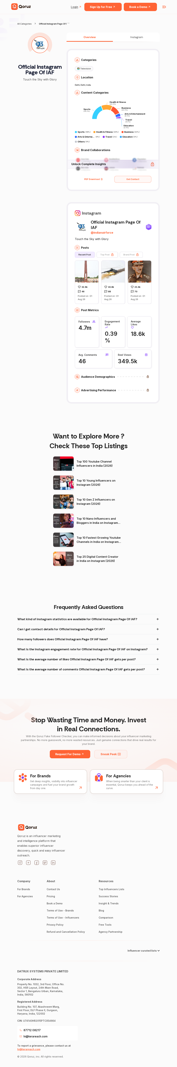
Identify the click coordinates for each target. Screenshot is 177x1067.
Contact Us (53, 889)
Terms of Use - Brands (60, 910)
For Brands (23, 889)
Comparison (106, 917)
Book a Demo (138, 7)
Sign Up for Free (101, 7)
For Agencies (25, 896)
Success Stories (108, 896)
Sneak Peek (109, 754)
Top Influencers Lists (111, 889)
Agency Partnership (110, 931)
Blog (101, 910)
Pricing (51, 896)
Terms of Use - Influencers (63, 917)
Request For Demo (68, 754)
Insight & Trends (109, 903)
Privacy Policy (55, 924)
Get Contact (132, 179)
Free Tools (105, 924)
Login (74, 7)
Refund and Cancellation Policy (66, 931)
